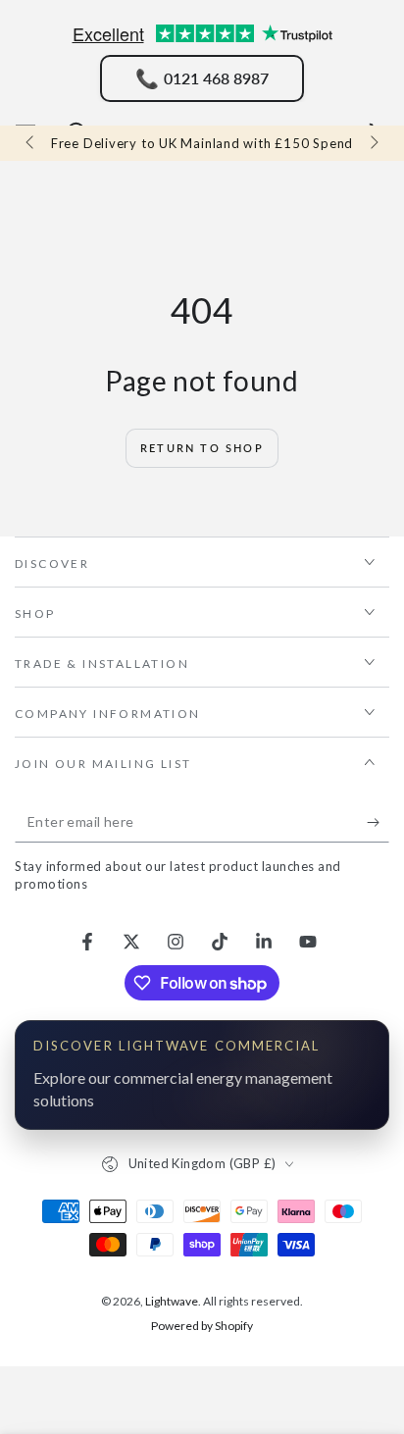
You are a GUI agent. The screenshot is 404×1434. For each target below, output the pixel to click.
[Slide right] (372, 143)
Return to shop (202, 447)
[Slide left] (31, 143)
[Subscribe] (378, 823)
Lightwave (171, 1301)
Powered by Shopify (202, 1325)
